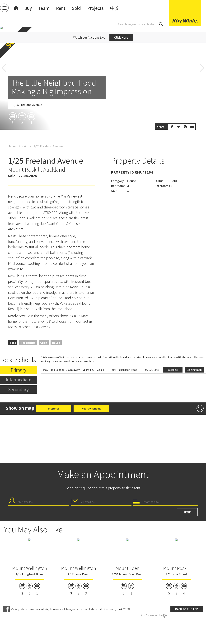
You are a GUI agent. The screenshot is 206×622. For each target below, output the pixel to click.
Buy (28, 8)
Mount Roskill (18, 146)
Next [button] (202, 68)
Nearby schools (91, 408)
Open (43, 343)
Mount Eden (127, 568)
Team (44, 8)
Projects (95, 8)
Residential (28, 343)
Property (53, 408)
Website (173, 370)
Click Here (121, 37)
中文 (115, 8)
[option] (103, 97)
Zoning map (194, 370)
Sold (76, 8)
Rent (61, 8)
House (56, 343)
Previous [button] (4, 68)
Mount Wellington (29, 568)
